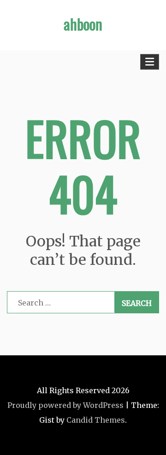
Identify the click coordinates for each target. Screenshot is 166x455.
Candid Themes (95, 420)
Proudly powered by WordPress (65, 405)
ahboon (83, 24)
